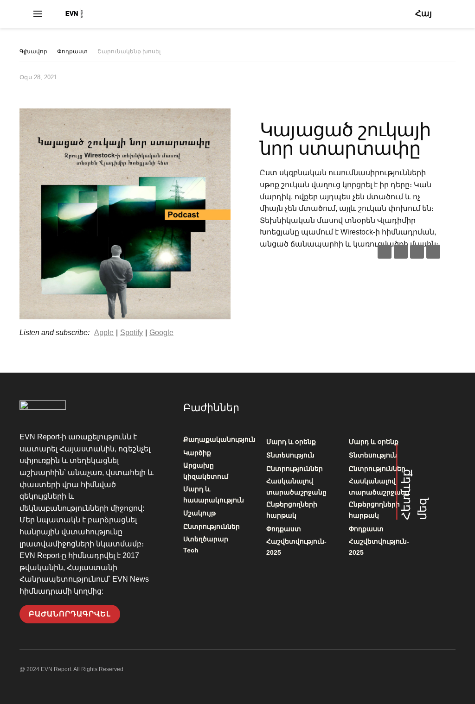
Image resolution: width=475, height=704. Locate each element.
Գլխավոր (33, 51)
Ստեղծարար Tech (205, 544)
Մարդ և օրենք (291, 441)
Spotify (131, 332)
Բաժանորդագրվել (70, 614)
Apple (104, 332)
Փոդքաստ (72, 51)
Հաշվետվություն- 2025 (296, 547)
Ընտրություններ (211, 526)
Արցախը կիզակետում (205, 471)
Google (161, 332)
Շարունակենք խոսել (128, 51)
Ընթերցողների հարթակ (291, 510)
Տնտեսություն (290, 455)
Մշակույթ (199, 513)
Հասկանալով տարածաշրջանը (296, 486)
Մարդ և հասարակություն (213, 494)
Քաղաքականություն (219, 439)
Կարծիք (197, 453)
